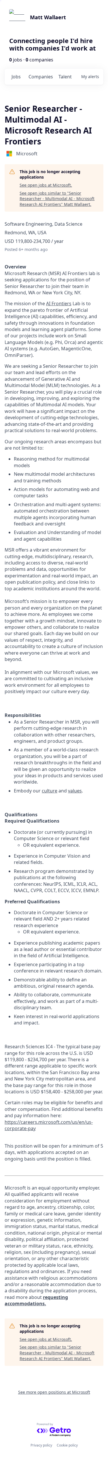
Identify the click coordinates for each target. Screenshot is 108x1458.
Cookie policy (67, 1445)
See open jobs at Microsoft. (46, 185)
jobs (16, 77)
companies (41, 77)
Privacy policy (41, 1445)
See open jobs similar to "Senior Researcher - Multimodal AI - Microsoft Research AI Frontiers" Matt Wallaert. (57, 198)
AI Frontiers (58, 303)
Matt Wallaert (48, 17)
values (75, 791)
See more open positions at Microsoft (54, 1392)
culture (49, 791)
